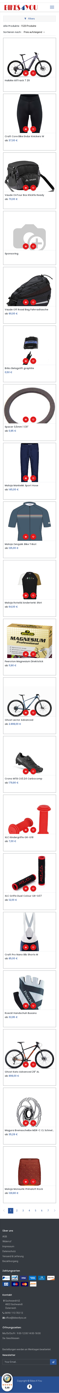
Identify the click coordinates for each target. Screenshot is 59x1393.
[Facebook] (29, 1386)
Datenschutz (9, 1251)
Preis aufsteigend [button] (33, 32)
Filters (31, 18)
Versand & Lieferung (13, 1256)
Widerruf (6, 1241)
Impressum (8, 1246)
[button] (26, 73)
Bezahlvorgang (10, 1261)
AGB (4, 1236)
